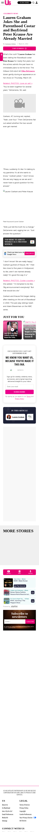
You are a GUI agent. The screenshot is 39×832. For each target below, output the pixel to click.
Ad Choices (23, 821)
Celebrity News (10, 13)
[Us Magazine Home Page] (7, 2)
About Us (5, 805)
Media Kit (5, 818)
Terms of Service (25, 805)
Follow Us (30, 253)
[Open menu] (2, 3)
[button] (33, 2)
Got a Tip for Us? (7, 811)
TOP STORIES (18, 48)
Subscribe (24, 2)
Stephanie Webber (10, 44)
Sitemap (4, 821)
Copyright (23, 811)
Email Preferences (7, 814)
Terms (29, 396)
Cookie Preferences (26, 814)
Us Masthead (6, 808)
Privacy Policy (19, 399)
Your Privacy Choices (26, 818)
